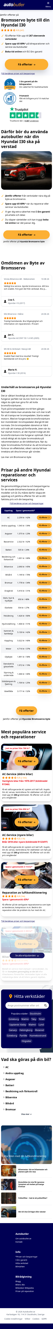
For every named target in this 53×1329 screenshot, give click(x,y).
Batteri (9, 1085)
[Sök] (45, 1005)
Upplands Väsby (17, 1024)
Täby (33, 1019)
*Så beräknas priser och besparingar (18, 73)
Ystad (41, 1019)
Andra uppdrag (14, 1073)
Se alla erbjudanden (25, 955)
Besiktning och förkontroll (21, 1091)
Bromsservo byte (22, 457)
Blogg (18, 1281)
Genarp (13, 1030)
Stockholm (35, 1013)
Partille (23, 1035)
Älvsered (39, 1030)
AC (7, 1067)
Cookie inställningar (13, 1318)
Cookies (35, 1318)
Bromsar (10, 1109)
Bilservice (11, 1097)
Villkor (27, 1318)
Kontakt (18, 1242)
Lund (41, 1024)
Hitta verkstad (21, 1263)
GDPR (44, 1318)
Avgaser (10, 1079)
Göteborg (14, 1019)
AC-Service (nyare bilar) (18, 835)
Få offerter (43, 517)
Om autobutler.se (23, 1238)
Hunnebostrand (38, 1035)
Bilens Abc (20, 1284)
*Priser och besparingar (26, 1256)
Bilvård (9, 1103)
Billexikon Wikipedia (24, 1288)
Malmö (25, 1019)
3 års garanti (21, 1260)
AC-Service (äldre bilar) (17, 774)
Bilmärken (20, 1266)
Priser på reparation (24, 1291)
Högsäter (26, 1041)
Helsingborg (26, 1030)
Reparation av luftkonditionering (24, 892)
